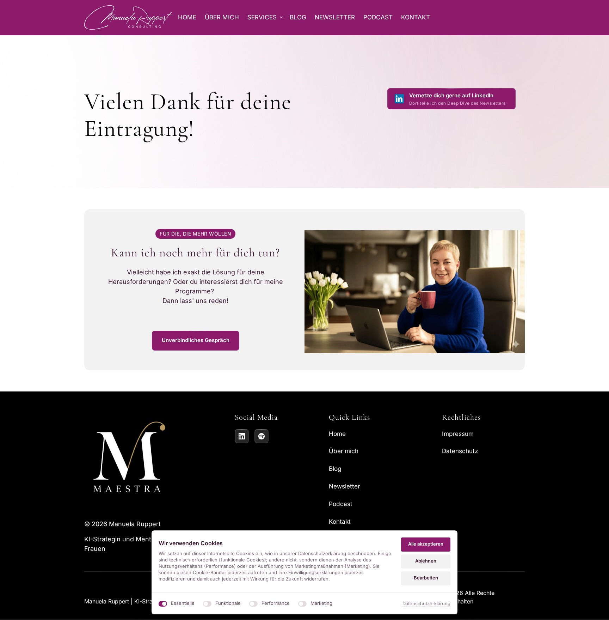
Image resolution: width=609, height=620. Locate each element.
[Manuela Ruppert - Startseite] (128, 17)
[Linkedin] (242, 436)
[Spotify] (261, 436)
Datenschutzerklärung (426, 604)
